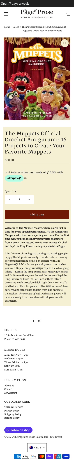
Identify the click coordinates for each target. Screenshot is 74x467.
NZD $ (38, 447)
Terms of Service (13, 406)
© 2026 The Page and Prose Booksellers (26, 436)
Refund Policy (11, 417)
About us (9, 385)
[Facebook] (33, 320)
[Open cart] (68, 13)
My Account (10, 392)
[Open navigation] (6, 13)
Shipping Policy (12, 414)
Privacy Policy (11, 410)
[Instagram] (39, 320)
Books (16, 27)
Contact (8, 389)
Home (7, 27)
